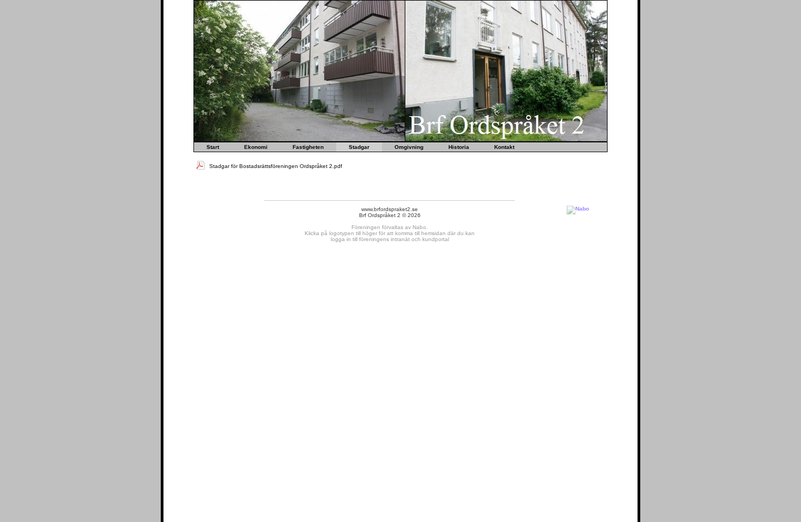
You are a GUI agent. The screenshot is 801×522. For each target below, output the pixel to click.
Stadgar (359, 147)
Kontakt (504, 147)
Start (213, 147)
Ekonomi (256, 147)
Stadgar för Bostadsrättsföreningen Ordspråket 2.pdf (275, 166)
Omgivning (409, 147)
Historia (458, 147)
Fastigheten (308, 147)
